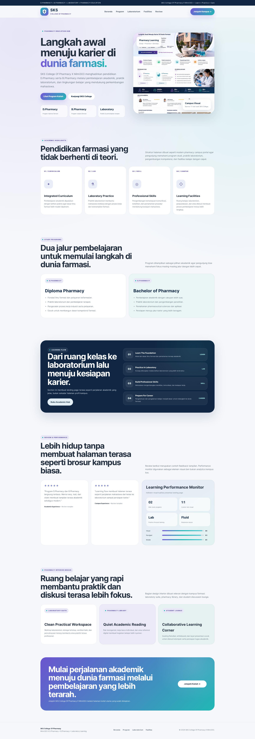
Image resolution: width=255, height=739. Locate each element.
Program (120, 11)
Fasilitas (148, 11)
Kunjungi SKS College (81, 96)
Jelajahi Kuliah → (192, 684)
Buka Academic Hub (60, 402)
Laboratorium (134, 11)
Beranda (108, 11)
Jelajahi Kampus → (202, 11)
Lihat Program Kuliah (53, 96)
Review (158, 11)
